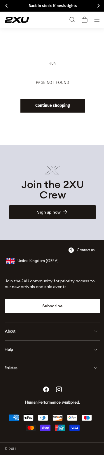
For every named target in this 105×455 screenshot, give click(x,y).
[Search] (72, 19)
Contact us (81, 250)
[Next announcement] (98, 6)
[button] (84, 19)
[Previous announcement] (6, 6)
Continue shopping (50, 105)
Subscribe (50, 305)
